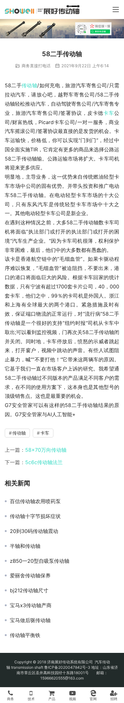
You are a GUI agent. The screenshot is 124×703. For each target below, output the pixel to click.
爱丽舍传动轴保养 (30, 575)
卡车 (108, 113)
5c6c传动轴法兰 (44, 462)
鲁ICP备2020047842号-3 (67, 667)
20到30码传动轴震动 (34, 531)
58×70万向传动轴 (45, 450)
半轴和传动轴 (25, 546)
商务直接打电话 (36, 65)
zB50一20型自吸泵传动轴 (39, 561)
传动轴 (29, 85)
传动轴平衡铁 (25, 635)
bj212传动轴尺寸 (29, 590)
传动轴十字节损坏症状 (35, 516)
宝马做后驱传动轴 (30, 620)
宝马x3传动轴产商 (31, 605)
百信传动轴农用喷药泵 (35, 501)
